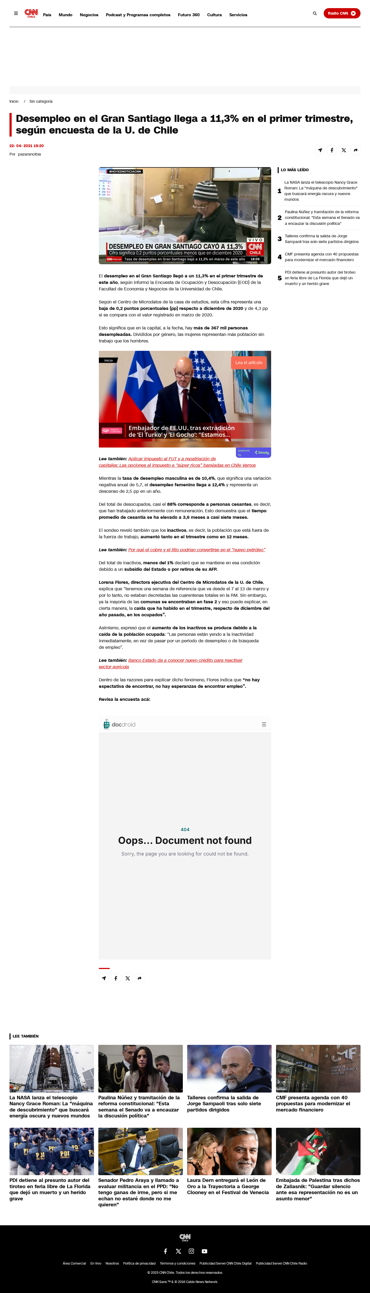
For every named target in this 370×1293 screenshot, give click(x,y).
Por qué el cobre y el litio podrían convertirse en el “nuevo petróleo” (196, 550)
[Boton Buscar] (315, 13)
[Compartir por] (356, 150)
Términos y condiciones (177, 1263)
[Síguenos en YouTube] (204, 1251)
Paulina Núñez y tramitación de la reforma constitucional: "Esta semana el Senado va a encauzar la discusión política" (322, 217)
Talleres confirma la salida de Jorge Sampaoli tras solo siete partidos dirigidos (322, 238)
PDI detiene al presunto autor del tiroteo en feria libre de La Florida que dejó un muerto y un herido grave (320, 278)
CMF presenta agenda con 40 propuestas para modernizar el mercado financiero (322, 257)
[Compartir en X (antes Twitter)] (344, 150)
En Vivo (95, 1263)
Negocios (89, 15)
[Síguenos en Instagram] (191, 1251)
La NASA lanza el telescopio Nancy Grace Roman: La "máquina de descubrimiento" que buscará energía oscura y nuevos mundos (321, 191)
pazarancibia (29, 154)
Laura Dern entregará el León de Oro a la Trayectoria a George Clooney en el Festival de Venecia (228, 1186)
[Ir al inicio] (31, 13)
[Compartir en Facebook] (332, 150)
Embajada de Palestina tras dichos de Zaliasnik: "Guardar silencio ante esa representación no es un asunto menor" (318, 1189)
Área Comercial (74, 1263)
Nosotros (112, 1263)
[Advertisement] (50, 477)
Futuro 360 (189, 15)
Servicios (238, 15)
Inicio (13, 101)
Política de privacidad (139, 1263)
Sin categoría (41, 101)
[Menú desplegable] (15, 13)
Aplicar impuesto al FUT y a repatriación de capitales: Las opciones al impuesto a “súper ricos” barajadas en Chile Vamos (177, 462)
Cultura (214, 15)
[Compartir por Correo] (320, 150)
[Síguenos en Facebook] (165, 1251)
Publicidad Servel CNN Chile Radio (281, 1263)
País (47, 15)
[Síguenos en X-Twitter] (178, 1251)
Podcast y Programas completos (138, 15)
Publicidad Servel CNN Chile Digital (226, 1263)
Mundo (65, 15)
